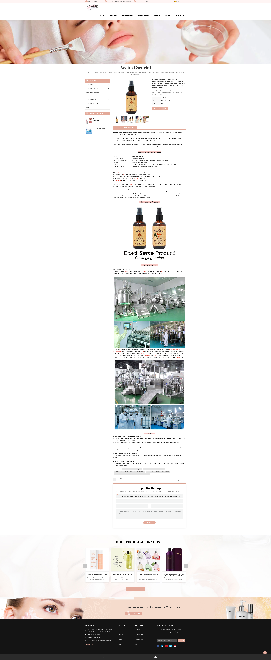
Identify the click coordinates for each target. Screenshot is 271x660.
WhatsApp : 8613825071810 (143, 1)
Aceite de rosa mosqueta (142, 474)
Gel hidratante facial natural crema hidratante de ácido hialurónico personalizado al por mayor (99, 129)
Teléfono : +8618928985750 (95, 1)
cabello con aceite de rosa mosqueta (124, 474)
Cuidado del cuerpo (92, 88)
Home (119, 629)
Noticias (157, 16)
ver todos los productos (135, 589)
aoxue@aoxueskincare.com (104, 640)
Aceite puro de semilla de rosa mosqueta (154, 469)
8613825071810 (97, 637)
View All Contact (89, 644)
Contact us (121, 642)
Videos (120, 639)
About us (120, 632)
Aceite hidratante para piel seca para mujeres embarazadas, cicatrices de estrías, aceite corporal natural (148, 575)
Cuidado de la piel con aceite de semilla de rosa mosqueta (129, 471)
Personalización (143, 16)
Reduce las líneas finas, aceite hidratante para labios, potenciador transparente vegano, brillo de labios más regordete (99, 119)
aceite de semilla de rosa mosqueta (132, 469)
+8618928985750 (97, 634)
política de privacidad (141, 657)
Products (120, 634)
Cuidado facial (90, 85)
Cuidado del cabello (92, 96)
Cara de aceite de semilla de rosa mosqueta (158, 471)
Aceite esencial (103, 72)
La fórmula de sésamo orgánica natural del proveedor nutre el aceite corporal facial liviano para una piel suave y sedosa (174, 575)
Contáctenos (179, 16)
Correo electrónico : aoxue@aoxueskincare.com (119, 1)
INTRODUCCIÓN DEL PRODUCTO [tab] (125, 128)
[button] (186, 566)
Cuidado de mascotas (92, 103)
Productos (113, 16)
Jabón (88, 107)
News (119, 637)
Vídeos (167, 16)
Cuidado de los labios (92, 92)
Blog (119, 645)
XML (133, 657)
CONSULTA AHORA (159, 108)
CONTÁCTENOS (135, 613)
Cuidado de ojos (91, 100)
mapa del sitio (127, 657)
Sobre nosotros (127, 16)
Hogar (102, 16)
